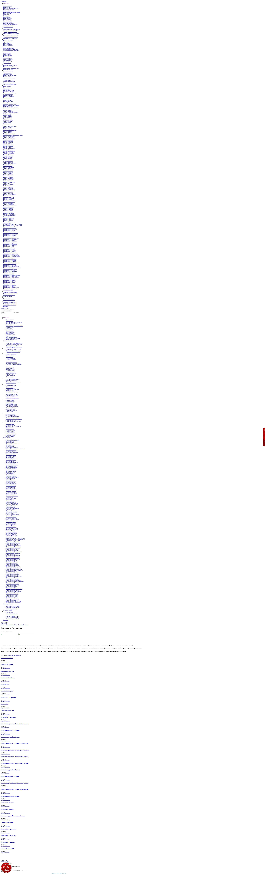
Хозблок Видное (7, 185)
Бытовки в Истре (7, 147)
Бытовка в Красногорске (9, 133)
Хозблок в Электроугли (8, 207)
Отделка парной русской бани (10, 24)
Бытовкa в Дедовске (8, 152)
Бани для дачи (6, 15)
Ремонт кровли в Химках (9, 282)
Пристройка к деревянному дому (11, 68)
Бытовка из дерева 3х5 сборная (10, 796)
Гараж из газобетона (8, 45)
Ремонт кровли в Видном (9, 230)
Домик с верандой (7, 61)
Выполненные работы (8, 125)
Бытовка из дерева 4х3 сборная (10, 770)
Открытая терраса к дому (9, 81)
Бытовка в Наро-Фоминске (9, 194)
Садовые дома (6, 51)
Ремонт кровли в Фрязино (9, 281)
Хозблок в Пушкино (8, 162)
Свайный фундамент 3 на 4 (9, 303)
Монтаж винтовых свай (9, 300)
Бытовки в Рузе (7, 223)
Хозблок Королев (7, 143)
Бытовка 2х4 (4, 704)
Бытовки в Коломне (8, 192)
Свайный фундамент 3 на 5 (9, 302)
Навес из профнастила (8, 90)
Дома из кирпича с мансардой (10, 38)
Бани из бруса (6, 7)
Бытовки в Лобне (7, 199)
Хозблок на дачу (7, 113)
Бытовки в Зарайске (8, 220)
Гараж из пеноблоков (8, 40)
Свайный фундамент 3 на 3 (9, 305)
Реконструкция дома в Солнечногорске (12, 225)
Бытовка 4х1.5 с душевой (8, 697)
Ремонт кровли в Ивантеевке (10, 245)
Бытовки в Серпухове (8, 218)
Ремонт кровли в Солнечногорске (11, 277)
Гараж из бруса (6, 43)
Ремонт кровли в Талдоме (9, 280)
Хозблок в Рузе (6, 183)
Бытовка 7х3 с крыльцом (8, 829)
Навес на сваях (6, 97)
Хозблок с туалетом (8, 111)
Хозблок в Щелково (8, 193)
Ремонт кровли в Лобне (8, 257)
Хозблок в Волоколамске (9, 151)
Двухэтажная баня (7, 22)
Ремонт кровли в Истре (8, 246)
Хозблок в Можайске (8, 188)
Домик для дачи (7, 53)
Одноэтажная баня (7, 20)
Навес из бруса (6, 89)
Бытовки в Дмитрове (8, 177)
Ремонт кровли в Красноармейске (11, 255)
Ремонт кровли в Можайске (9, 260)
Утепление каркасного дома (10, 292)
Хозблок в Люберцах (8, 209)
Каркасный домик (7, 55)
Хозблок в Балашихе (8, 156)
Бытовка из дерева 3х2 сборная (10, 730)
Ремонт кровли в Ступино (9, 279)
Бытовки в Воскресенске (9, 189)
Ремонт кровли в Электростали (10, 288)
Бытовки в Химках (7, 195)
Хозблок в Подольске (8, 176)
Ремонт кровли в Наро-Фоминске (11, 262)
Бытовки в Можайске (8, 184)
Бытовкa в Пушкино (8, 142)
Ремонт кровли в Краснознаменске (11, 256)
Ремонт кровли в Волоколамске (10, 231)
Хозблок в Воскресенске (9, 202)
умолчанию (11, 655)
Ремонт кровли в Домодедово (10, 239)
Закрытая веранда (7, 74)
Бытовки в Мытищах (8, 210)
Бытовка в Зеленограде (8, 145)
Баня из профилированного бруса (11, 8)
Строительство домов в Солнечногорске (12, 224)
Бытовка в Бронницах (8, 167)
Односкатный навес (8, 94)
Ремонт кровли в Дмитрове (9, 236)
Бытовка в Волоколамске (9, 138)
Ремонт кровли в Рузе (8, 274)
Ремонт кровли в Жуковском (10, 243)
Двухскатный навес (8, 95)
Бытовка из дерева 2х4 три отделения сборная (14, 763)
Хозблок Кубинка (7, 128)
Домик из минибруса (8, 59)
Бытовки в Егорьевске (8, 198)
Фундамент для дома (8, 46)
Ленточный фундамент (8, 48)
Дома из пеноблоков (8, 28)
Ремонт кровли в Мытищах (9, 261)
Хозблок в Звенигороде (8, 153)
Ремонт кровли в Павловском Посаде (12, 267)
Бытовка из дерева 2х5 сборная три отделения (14, 783)
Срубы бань (6, 14)
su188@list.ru (4, 623)
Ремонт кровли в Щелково (9, 285)
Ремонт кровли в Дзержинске (10, 234)
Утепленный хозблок (8, 120)
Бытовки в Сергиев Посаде (9, 200)
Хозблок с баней (7, 122)
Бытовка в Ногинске (8, 172)
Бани (4, 4)
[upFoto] (8, 642)
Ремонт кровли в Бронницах (10, 229)
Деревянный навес (7, 87)
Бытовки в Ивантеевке (8, 219)
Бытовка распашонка (8, 101)
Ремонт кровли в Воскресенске (10, 233)
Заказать (8, 661)
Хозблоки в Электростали (9, 215)
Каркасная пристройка (8, 66)
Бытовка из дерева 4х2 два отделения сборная (14, 756)
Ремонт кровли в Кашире (9, 247)
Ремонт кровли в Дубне (8, 240)
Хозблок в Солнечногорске (9, 126)
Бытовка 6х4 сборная (7, 809)
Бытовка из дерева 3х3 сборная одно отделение (15, 750)
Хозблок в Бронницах (8, 178)
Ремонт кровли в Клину (9, 249)
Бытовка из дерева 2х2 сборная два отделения (14, 723)
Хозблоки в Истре (7, 158)
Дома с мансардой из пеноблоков (11, 33)
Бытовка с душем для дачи (9, 104)
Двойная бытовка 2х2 (7, 671)
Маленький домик (7, 58)
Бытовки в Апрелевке (8, 213)
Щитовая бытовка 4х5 (7, 822)
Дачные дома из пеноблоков (10, 32)
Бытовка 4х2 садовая (7, 691)
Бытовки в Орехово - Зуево (9, 205)
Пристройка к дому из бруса (10, 65)
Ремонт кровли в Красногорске (10, 254)
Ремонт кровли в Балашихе (9, 228)
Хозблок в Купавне (7, 168)
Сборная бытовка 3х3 (7, 710)
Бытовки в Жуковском (8, 179)
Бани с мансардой (7, 18)
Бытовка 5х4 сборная (7, 802)
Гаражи (5, 39)
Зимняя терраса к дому (8, 80)
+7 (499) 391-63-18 (5, 308)
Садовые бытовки (7, 100)
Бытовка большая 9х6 (7, 848)
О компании (3, 1)
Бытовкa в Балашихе (8, 157)
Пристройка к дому (7, 64)
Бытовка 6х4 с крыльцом (8, 835)
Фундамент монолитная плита (10, 49)
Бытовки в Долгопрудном (9, 214)
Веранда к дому (7, 70)
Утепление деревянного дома (10, 293)
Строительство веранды (9, 78)
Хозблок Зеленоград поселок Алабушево (12, 135)
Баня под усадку (7, 17)
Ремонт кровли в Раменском (10, 271)
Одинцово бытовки (8, 161)
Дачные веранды (7, 73)
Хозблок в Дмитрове (8, 180)
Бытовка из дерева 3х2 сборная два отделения (14, 743)
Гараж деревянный (7, 44)
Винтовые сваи (7, 297)
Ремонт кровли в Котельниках (10, 252)
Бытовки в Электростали (9, 182)
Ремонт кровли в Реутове (9, 272)
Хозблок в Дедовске (8, 137)
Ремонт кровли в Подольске (10, 269)
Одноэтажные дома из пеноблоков (11, 29)
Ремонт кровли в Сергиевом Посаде (11, 275)
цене (15, 655)
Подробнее (3, 661)
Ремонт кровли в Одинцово (9, 265)
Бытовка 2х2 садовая (7, 664)
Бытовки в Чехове (7, 216)
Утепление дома (7, 291)
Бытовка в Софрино (8, 174)
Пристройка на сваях (8, 69)
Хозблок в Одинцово (8, 146)
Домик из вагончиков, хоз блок (10, 107)
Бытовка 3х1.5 (5, 684)
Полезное (5, 301)
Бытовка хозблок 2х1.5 (7, 677)
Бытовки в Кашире (7, 212)
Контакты (5, 306)
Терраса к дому (6, 79)
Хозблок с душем (7, 110)
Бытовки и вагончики (8, 99)
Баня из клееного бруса (8, 9)
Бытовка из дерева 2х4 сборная (10, 737)
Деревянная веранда (8, 71)
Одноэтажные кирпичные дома (10, 35)
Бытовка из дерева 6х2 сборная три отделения (14, 789)
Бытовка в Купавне (7, 164)
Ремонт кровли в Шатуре (9, 286)
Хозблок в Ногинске (8, 171)
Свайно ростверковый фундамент (11, 50)
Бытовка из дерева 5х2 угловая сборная (13, 816)
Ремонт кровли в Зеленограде (10, 244)
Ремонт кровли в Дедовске (9, 235)
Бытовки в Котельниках (9, 221)
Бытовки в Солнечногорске (9, 130)
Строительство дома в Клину (10, 226)
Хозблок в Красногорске (9, 148)
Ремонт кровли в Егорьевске (10, 241)
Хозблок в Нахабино (8, 140)
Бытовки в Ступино (8, 208)
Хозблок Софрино (7, 173)
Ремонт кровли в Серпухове (10, 276)
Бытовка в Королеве (8, 141)
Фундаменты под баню (8, 25)
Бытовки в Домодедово (8, 197)
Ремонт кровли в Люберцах (9, 259)
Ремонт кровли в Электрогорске (11, 287)
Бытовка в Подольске (8, 169)
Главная (2, 624)
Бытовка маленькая (7, 658)
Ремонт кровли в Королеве (9, 251)
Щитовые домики (7, 56)
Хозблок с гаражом (7, 121)
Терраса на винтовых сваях (9, 84)
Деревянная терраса (8, 82)
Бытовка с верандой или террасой (11, 105)
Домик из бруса (7, 54)
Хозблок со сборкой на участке (10, 112)
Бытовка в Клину (7, 127)
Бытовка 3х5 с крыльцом (8, 717)
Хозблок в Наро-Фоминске (9, 163)
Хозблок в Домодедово (8, 204)
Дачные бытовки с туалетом (10, 102)
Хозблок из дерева (7, 116)
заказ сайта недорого (61, 873)
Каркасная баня (7, 13)
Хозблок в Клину (7, 132)
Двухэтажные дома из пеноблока (11, 30)
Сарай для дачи (6, 123)
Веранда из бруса (7, 76)
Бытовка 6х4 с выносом (8, 842)
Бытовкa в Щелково (8, 187)
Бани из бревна (6, 11)
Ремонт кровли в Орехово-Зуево (11, 266)
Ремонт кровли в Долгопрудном (10, 238)
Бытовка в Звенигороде (8, 136)
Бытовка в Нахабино (8, 149)
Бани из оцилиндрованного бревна (11, 12)
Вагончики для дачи (8, 106)
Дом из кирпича (7, 34)
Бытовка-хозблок (7, 115)
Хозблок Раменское (7, 166)
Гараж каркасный (7, 42)
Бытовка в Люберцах (8, 203)
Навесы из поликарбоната (9, 92)
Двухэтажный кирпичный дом (10, 37)
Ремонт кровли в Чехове (9, 283)
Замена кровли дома (8, 290)
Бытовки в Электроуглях (9, 190)
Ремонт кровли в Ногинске (9, 264)
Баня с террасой (7, 19)
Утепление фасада (7, 296)
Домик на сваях (7, 63)
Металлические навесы (8, 91)
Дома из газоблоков (8, 27)
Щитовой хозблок (7, 118)
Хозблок (5, 109)
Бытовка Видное (7, 159)
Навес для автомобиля (8, 96)
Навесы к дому (6, 85)
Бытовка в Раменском (8, 154)
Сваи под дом (6, 298)
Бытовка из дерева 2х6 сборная (10, 776)
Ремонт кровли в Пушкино (9, 270)
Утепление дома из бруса (9, 295)
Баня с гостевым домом (8, 23)
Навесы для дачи (7, 86)
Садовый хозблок (7, 117)
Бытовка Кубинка (7, 131)
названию (18, 655)
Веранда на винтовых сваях (9, 75)
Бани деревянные (7, 6)
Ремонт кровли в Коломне (9, 250)
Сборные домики (7, 60)
